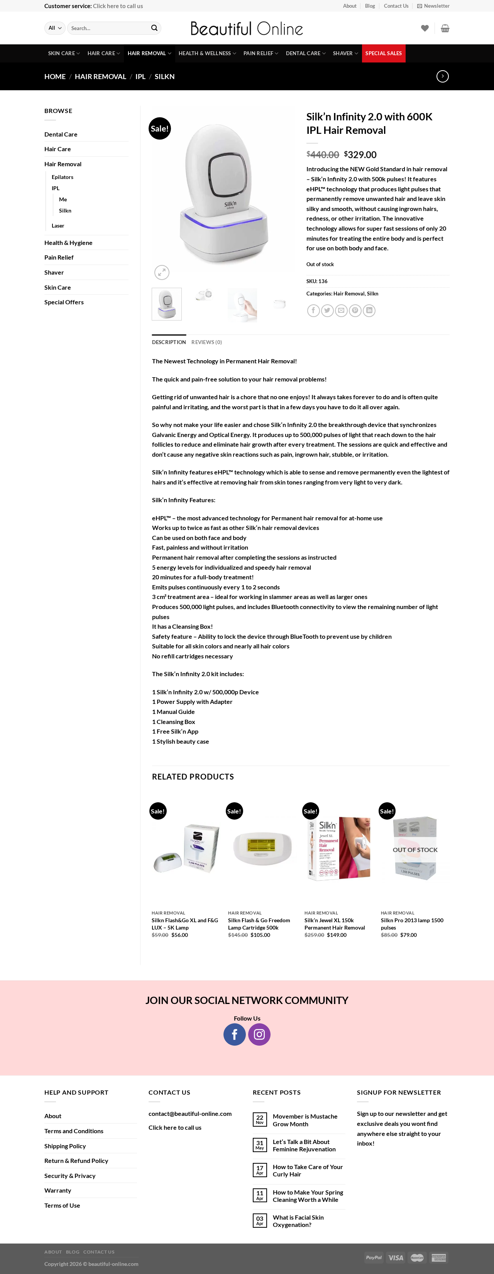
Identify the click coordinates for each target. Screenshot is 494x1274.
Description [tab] (169, 342)
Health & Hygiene (68, 242)
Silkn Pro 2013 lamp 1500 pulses (412, 924)
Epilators (62, 177)
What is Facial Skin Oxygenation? (298, 1220)
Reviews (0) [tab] (206, 342)
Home (55, 76)
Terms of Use (62, 1205)
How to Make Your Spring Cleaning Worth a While (308, 1195)
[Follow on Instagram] (259, 1034)
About (350, 6)
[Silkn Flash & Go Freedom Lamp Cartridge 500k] (262, 848)
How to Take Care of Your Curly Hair (308, 1170)
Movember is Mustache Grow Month (305, 1119)
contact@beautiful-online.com (190, 1113)
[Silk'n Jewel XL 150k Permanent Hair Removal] (339, 848)
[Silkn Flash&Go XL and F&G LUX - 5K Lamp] (186, 848)
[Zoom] (161, 272)
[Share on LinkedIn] (369, 310)
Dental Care (303, 53)
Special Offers (64, 301)
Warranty (57, 1190)
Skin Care (61, 53)
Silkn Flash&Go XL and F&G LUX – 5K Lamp (185, 924)
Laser (58, 225)
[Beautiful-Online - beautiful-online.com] (247, 27)
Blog (370, 6)
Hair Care (101, 53)
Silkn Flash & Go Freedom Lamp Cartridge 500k (259, 924)
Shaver (343, 53)
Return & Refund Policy (76, 1160)
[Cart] (445, 28)
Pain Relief (258, 53)
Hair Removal (147, 53)
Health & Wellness (205, 53)
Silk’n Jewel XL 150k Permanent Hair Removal (335, 924)
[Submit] (154, 28)
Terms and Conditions (73, 1130)
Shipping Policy (65, 1145)
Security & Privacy (70, 1175)
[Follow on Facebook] (234, 1034)
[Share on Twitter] (327, 310)
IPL (140, 76)
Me (63, 199)
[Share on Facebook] (313, 310)
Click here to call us (118, 5)
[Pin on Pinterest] (355, 310)
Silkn (165, 76)
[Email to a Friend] (341, 310)
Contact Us (396, 6)
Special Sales (383, 53)
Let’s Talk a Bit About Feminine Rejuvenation (304, 1145)
